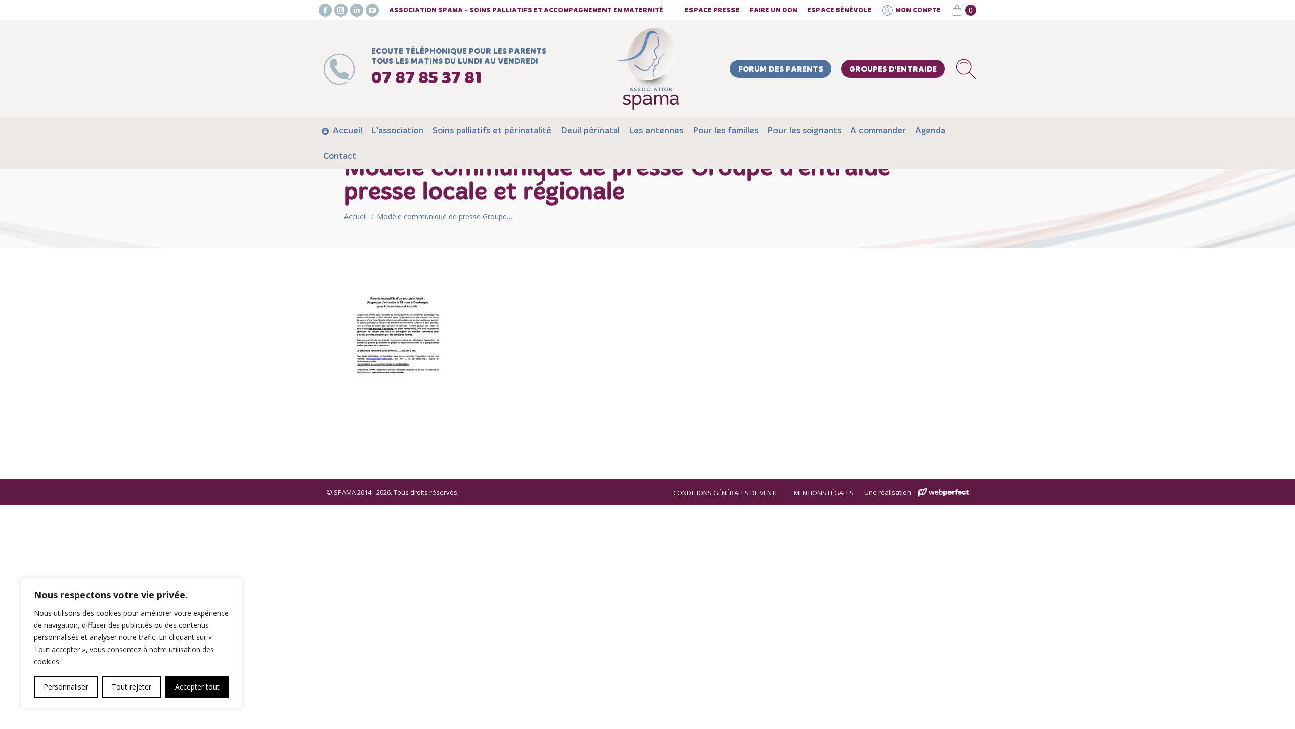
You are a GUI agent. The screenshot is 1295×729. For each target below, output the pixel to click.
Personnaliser (66, 687)
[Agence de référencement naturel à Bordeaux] (943, 493)
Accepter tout (197, 687)
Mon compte (918, 10)
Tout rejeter (131, 687)
